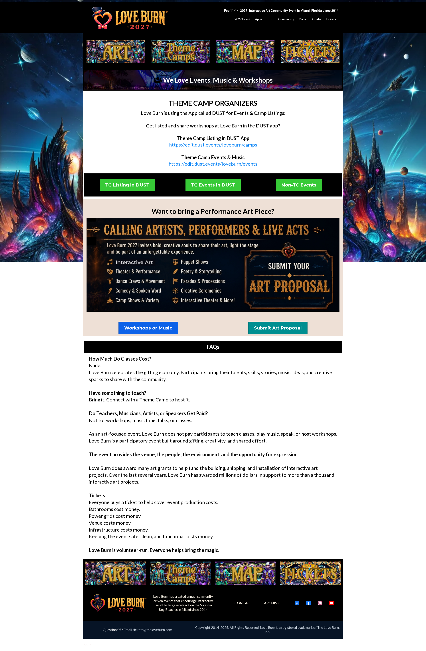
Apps (258, 19)
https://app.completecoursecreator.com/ (91, 644)
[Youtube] (331, 603)
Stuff (270, 19)
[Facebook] (297, 603)
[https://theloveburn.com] (130, 18)
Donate (316, 19)
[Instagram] (320, 603)
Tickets (330, 19)
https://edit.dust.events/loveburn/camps (213, 145)
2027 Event (242, 19)
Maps (302, 19)
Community (286, 19)
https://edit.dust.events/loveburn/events (213, 164)
